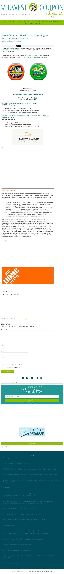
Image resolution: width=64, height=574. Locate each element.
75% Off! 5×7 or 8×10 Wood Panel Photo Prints (19, 496)
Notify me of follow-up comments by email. (14, 364)
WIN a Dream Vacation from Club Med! (16, 550)
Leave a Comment (17, 41)
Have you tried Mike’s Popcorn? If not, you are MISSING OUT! (24, 520)
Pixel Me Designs (49, 571)
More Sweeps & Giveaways (10, 563)
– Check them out (15, 50)
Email (3, 351)
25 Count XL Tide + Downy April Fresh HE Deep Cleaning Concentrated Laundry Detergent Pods (31, 481)
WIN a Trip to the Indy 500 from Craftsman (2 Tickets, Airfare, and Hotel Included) (28, 557)
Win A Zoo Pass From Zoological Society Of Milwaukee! (22, 539)
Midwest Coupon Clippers (32, 10)
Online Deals (6, 50)
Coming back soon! (10, 458)
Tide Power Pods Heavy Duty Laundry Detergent (16, 103)
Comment (4, 330)
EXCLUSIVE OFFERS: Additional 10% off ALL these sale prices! (24, 514)
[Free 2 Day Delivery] (28, 137)
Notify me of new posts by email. (11, 367)
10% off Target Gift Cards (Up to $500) (16, 463)
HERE (34, 50)
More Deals (6, 487)
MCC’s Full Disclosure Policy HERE (37, 57)
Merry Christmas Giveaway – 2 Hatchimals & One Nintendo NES (25, 533)
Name (3, 345)
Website (3, 358)
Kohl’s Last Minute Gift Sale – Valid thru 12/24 (19, 509)
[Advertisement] (32, 1)
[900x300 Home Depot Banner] (28, 275)
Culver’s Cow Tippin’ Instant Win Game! (17, 545)
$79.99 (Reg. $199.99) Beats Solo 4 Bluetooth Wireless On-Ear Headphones (29, 469)
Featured (9, 318)
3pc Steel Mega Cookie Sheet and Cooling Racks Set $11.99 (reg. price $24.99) (30, 475)
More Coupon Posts (8, 525)
